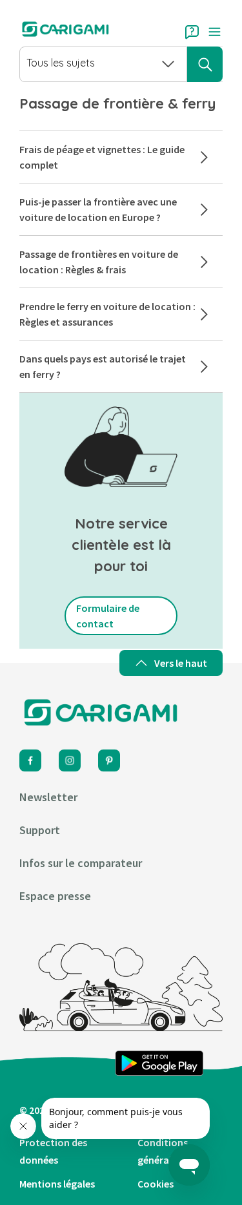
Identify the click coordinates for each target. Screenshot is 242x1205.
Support (39, 830)
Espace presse (55, 895)
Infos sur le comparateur (80, 862)
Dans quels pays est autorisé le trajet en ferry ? (102, 366)
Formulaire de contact (107, 616)
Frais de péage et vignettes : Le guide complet (102, 157)
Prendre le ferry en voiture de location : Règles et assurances (107, 314)
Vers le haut (180, 662)
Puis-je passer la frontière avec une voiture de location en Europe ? (98, 209)
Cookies (155, 1183)
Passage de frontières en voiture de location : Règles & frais (98, 261)
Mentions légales (57, 1183)
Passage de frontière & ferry (117, 103)
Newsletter (48, 797)
